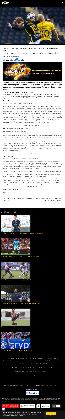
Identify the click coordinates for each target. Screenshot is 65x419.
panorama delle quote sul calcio (12, 106)
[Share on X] (7, 59)
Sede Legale (49, 371)
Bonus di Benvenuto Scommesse (38, 363)
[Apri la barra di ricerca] (59, 2)
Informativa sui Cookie (39, 371)
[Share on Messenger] (15, 59)
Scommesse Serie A (51, 358)
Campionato (14, 48)
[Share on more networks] (22, 59)
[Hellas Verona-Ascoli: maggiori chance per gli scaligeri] (15, 278)
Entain (36, 367)
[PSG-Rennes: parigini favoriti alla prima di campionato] (15, 348)
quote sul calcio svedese (18, 161)
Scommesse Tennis (43, 361)
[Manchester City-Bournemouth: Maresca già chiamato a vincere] (15, 254)
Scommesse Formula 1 (55, 361)
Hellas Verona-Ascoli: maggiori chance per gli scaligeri (17, 280)
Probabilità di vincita (51, 385)
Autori (35, 376)
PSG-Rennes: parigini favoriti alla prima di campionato (16, 350)
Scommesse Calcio (40, 358)
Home (4, 48)
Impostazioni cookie (51, 415)
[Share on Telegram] (18, 59)
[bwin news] (6, 2)
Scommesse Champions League (12, 361)
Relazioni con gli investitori (46, 367)
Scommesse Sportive (18, 358)
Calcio (8, 48)
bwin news (30, 376)
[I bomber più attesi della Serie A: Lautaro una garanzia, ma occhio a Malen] (15, 231)
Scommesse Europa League (29, 361)
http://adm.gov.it (5, 401)
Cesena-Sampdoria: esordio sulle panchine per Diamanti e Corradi (20, 303)
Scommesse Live (29, 358)
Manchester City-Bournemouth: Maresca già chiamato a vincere (20, 256)
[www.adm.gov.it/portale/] (32, 394)
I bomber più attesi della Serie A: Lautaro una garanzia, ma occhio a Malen (23, 233)
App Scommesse (23, 363)
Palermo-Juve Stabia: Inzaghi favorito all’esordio (15, 327)
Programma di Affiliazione (27, 367)
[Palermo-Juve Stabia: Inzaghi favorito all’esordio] (15, 325)
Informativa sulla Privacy (25, 371)
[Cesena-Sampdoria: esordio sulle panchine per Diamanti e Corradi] (15, 301)
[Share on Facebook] (11, 59)
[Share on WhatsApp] (4, 59)
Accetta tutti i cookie (51, 413)
